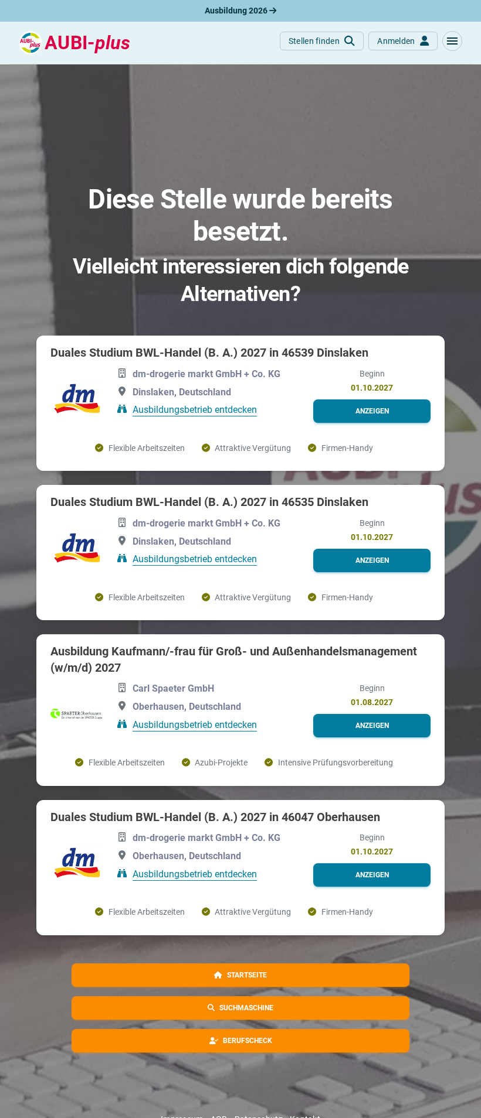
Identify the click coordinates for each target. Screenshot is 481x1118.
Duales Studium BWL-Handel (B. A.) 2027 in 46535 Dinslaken (209, 502)
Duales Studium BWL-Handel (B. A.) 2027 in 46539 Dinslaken (209, 353)
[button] (452, 41)
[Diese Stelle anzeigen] (76, 399)
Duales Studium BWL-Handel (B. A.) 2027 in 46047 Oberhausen (215, 817)
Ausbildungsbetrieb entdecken (195, 409)
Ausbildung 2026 (237, 10)
